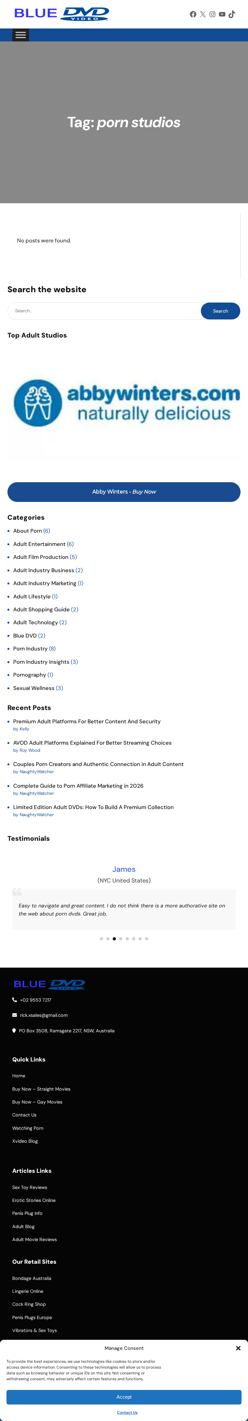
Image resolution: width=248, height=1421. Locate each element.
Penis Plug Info (27, 1213)
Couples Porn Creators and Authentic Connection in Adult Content (98, 764)
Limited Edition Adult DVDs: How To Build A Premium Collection (93, 807)
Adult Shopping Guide (41, 609)
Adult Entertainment (39, 544)
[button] (238, 1348)
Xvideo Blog (25, 1141)
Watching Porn (27, 1128)
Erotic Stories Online (34, 1200)
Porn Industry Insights (41, 661)
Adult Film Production (40, 557)
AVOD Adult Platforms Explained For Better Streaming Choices (92, 742)
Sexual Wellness (34, 688)
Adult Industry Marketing (45, 583)
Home (18, 1076)
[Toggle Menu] (21, 35)
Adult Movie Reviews (34, 1239)
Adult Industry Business (43, 570)
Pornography (29, 674)
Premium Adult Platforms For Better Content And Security (87, 721)
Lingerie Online (27, 1291)
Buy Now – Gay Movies (37, 1102)
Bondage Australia (31, 1278)
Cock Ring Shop (29, 1304)
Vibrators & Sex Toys (34, 1330)
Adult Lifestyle (32, 596)
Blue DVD (25, 635)
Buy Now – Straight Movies (41, 1089)
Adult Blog (23, 1226)
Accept (124, 1397)
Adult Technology (35, 622)
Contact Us (127, 1412)
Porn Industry (30, 648)
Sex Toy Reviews (29, 1187)
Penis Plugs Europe (32, 1317)
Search (220, 311)
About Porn (27, 530)
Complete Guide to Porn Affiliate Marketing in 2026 (78, 785)
